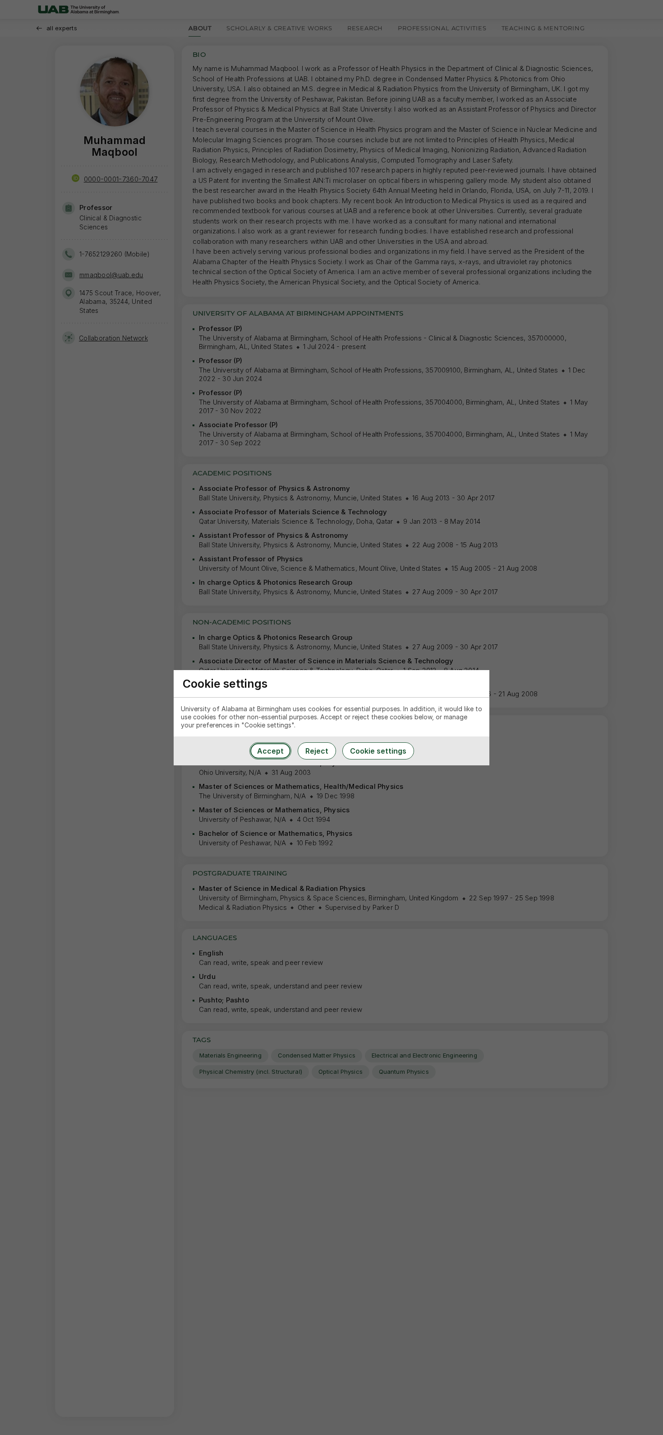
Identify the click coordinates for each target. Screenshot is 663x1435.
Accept (270, 750)
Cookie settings (378, 750)
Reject (316, 750)
